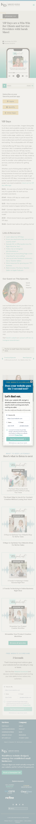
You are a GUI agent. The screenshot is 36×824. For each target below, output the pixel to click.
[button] (31, 382)
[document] (18, 412)
